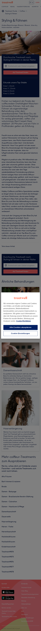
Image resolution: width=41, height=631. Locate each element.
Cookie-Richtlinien (23, 321)
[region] (20, 315)
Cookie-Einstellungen (20, 333)
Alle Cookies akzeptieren (20, 327)
